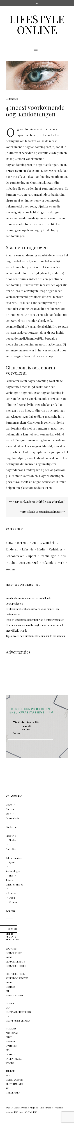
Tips (63, 556)
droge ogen (14, 171)
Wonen (10, 569)
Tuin (12, 562)
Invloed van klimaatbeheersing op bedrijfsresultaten (35, 620)
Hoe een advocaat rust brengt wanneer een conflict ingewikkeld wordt (14, 1046)
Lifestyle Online (37, 24)
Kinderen (12, 549)
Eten (33, 543)
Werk (60, 562)
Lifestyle (27, 549)
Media (41, 549)
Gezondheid (12, 98)
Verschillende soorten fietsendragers (41, 511)
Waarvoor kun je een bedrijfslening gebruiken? (38, 501)
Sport (32, 556)
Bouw (9, 543)
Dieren (21, 543)
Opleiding (55, 549)
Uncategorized (28, 562)
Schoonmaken (15, 556)
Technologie (48, 556)
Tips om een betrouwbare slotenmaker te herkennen (35, 636)
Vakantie (47, 562)
